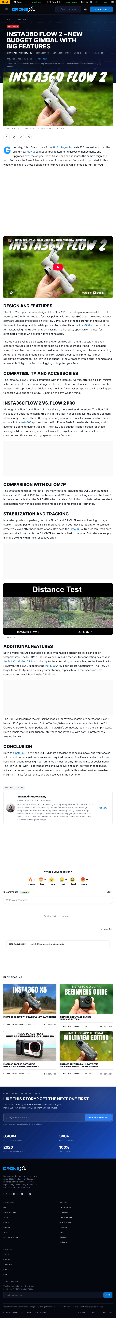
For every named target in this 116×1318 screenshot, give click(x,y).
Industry (63, 1242)
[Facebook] (14, 1194)
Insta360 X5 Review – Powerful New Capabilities (29, 1017)
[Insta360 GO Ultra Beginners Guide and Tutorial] (86, 999)
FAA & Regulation (67, 1217)
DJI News (64, 1212)
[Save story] (6, 137)
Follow (103, 808)
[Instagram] (30, 1194)
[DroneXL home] (23, 9)
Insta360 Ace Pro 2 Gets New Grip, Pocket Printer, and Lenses (21, 1065)
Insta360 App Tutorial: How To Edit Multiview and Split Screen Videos (79, 1065)
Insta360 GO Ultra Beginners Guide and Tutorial (75, 1018)
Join (107, 1295)
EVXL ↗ (6, 1274)
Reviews (63, 1237)
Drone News (65, 1207)
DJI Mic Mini (15, 661)
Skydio (6, 1217)
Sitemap (102, 1313)
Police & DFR (65, 1222)
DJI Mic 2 (32, 661)
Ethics (6, 1269)
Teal (5, 1232)
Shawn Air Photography (31, 796)
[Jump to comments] (28, 137)
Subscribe (101, 9)
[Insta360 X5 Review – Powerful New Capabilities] (29, 999)
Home (9, 20)
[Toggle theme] (85, 9)
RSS (111, 1313)
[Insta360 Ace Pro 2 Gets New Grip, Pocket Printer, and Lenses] (29, 1046)
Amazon (6, 1227)
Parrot (6, 1222)
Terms (92, 1313)
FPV (62, 1232)
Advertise (7, 1264)
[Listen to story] (21, 137)
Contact (6, 1259)
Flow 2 (31, 151)
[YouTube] (22, 1194)
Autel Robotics (9, 1212)
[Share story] (14, 137)
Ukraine (63, 1227)
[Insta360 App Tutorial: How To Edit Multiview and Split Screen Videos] (86, 1046)
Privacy (82, 1313)
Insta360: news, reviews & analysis (47, 944)
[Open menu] (6, 9)
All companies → (10, 1237)
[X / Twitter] (6, 1194)
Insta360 (23, 20)
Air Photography (62, 147)
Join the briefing (98, 1117)
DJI (4, 1207)
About (6, 1254)
